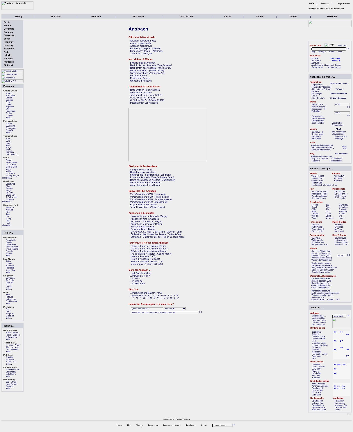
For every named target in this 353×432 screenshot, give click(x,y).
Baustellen (316, 138)
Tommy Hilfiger (12, 175)
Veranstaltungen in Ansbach (145, 216)
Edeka (8, 104)
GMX (313, 209)
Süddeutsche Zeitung (320, 89)
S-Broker (316, 378)
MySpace (339, 227)
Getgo (8, 190)
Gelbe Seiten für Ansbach (143, 97)
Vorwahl (314, 176)
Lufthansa (316, 395)
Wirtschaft (332, 16)
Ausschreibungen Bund (321, 285)
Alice (328, 207)
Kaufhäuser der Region (154, 234)
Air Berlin (10, 280)
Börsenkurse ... (319, 316)
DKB (314, 341)
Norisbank (316, 352)
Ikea (8, 214)
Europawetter (317, 116)
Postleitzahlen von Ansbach (144, 103)
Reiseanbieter (336, 161)
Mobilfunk (338, 178)
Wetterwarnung (318, 107)
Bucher (9, 263)
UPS (337, 196)
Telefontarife (316, 183)
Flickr (313, 231)
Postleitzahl (316, 191)
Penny (8, 218)
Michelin (171, 232)
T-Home (9, 345)
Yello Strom (11, 374)
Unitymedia (11, 372)
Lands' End (11, 164)
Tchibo (9, 113)
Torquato (10, 199)
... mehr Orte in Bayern (141, 53)
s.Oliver (9, 171)
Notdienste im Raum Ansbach (145, 90)
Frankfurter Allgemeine (321, 87)
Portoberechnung (319, 196)
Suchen (260, 16)
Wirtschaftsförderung (320, 291)
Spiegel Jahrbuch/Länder (322, 270)
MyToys (9, 193)
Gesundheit (139, 16)
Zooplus (9, 115)
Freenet (314, 205)
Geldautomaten (319, 322)
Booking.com (11, 301)
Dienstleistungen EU (320, 283)
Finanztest (339, 401)
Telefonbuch (136, 95)
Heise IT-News (318, 98)
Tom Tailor (10, 173)
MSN (313, 211)
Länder (330, 299)
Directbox (343, 207)
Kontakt (204, 425)
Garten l (338, 244)
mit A (159, 293)
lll (347, 244)
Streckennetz (160, 202)
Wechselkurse (318, 324)
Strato (328, 216)
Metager (322, 52)
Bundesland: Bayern (140, 48)
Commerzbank (318, 336)
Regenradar (316, 109)
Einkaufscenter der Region (155, 237)
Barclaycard (317, 388)
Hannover (9, 48)
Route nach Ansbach (140, 180)
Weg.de (9, 253)
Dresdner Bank (319, 343)
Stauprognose (338, 134)
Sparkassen (317, 401)
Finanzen (96, 16)
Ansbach (134, 40)
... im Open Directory (140, 276)
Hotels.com (11, 299)
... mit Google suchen (140, 273)
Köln (6, 52)
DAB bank (316, 369)
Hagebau (10, 106)
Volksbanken (317, 403)
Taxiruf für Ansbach (139, 207)
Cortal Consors (319, 367)
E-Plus (342, 214)
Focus (314, 96)
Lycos (328, 214)
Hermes (344, 194)
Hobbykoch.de (318, 242)
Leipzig (7, 55)
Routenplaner (317, 134)
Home (119, 425)
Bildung (18, 16)
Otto (8, 109)
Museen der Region (153, 224)
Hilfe (311, 3)
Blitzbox (16, 335)
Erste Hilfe (316, 61)
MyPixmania (316, 227)
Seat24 (325, 158)
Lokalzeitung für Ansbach (142, 63)
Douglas (9, 100)
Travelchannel (12, 249)
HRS (8, 295)
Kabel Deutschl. (13, 369)
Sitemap (324, 3)
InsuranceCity (341, 405)
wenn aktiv (340, 364)
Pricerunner (11, 128)
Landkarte (166, 175)
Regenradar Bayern (140, 78)
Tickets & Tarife (162, 197)
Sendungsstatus (318, 198)
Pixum (314, 229)
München (8, 58)
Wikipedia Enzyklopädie (321, 265)
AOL (328, 209)
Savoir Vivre (11, 195)
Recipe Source (318, 244)
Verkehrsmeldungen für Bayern (145, 182)
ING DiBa (316, 347)
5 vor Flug (10, 270)
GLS (337, 194)
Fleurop (9, 188)
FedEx (343, 196)
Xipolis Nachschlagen (321, 263)
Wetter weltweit (318, 118)
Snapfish (315, 225)
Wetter (314, 104)
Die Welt (315, 91)
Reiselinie (10, 268)
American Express (320, 386)
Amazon (9, 93)
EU (337, 299)
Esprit (8, 160)
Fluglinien (315, 161)
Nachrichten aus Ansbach (143, 65)
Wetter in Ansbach (139, 70)
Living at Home (341, 242)
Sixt (7, 309)
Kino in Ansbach (151, 219)
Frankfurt (8, 42)
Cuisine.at (315, 238)
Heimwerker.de (341, 240)
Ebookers (10, 265)
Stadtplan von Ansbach (141, 169)
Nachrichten (187, 16)
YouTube (339, 225)
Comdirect (316, 364)
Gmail (314, 207)
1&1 (327, 205)
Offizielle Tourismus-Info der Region (148, 246)
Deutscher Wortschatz (321, 253)
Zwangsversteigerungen (322, 295)
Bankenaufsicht (319, 409)
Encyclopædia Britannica (322, 268)
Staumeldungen (339, 132)
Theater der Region (152, 221)
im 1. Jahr (339, 386)
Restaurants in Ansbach (142, 226)
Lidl (7, 216)
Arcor (328, 211)
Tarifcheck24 (340, 407)
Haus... (9, 143)
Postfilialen (316, 194)
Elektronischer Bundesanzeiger (325, 293)
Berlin (7, 22)
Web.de (314, 216)
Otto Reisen (11, 244)
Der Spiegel (316, 93)
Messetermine (317, 297)
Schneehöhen (338, 125)
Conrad (9, 98)
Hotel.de (9, 297)
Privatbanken (318, 405)
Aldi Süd (9, 210)
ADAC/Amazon (318, 384)
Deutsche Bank (319, 338)
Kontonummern (319, 320)
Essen (7, 38)
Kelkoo (9, 124)
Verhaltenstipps (334, 67)
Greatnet (10, 386)
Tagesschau (316, 85)
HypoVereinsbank (320, 345)
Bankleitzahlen (318, 318)
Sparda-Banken (319, 407)
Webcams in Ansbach (141, 81)
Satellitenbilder (317, 121)
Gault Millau (159, 232)
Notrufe (315, 58)
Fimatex (315, 371)
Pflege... (9, 147)
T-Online (315, 214)
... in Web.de (136, 281)
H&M (8, 212)
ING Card (316, 392)
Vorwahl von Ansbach (141, 92)
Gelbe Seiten (317, 180)
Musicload (339, 231)
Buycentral (10, 126)
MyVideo (338, 229)
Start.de (9, 251)
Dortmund (9, 29)
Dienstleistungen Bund (321, 281)
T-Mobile (343, 209)
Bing (313, 52)
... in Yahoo (135, 278)
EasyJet (9, 282)
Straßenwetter (317, 123)
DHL (337, 191)
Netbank (316, 349)
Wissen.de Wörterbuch (321, 260)
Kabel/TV (338, 180)
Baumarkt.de (340, 238)
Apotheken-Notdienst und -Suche (326, 65)
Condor (9, 287)
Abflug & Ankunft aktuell (321, 156)
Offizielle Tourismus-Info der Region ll (149, 248)
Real (8, 223)
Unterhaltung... (12, 154)
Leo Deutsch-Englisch (321, 255)
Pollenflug (315, 111)
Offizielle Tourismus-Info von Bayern (149, 251)
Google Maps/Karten (320, 272)
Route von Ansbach (140, 177)
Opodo (9, 242)
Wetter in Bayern (138, 75)
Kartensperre (317, 67)
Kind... (8, 145)
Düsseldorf (9, 35)
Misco (15, 333)
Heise (8, 335)
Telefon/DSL (339, 176)
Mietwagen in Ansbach (142, 264)
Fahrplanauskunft (163, 199)
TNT (337, 198)
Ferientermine (341, 136)
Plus (8, 221)
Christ (8, 186)
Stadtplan (315, 132)
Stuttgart (8, 65)
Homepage (160, 194)
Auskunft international (320, 150)
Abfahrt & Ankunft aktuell (322, 145)
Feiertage (339, 138)
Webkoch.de (317, 240)
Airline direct (336, 158)
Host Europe (11, 384)
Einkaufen (56, 16)
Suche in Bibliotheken (320, 251)
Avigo (8, 261)
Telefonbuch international (322, 185)
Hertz (8, 311)
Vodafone (343, 211)
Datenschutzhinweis (172, 425)
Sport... (9, 150)
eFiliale (324, 194)
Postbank (316, 354)
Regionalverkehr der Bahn (143, 204)
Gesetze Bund (317, 299)
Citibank (315, 334)
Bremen (8, 25)
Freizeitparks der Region (143, 254)
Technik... (10, 152)
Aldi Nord (10, 207)
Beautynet (10, 184)
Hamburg (8, 45)
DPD (342, 191)
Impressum (344, 3)
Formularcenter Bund (320, 279)
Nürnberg (9, 62)
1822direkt (316, 332)
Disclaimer (191, 425)
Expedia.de (11, 240)
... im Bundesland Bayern (142, 293)
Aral (149, 232)
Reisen (227, 16)
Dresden (8, 32)
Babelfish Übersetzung (321, 258)
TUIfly (8, 284)
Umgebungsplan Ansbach (143, 172)
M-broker (10, 316)
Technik (294, 16)
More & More (11, 167)
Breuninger (10, 95)
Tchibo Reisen (12, 247)
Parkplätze (316, 136)
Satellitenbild (136, 175)
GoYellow (135, 100)
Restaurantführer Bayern (143, 229)
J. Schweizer (11, 197)
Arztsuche (315, 63)
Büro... (9, 141)
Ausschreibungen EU (320, 287)
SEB (314, 358)
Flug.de (314, 158)
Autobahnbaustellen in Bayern (145, 185)
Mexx (8, 169)
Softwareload (11, 337)
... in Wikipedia (137, 283)
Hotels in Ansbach (140, 256)
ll (325, 109)
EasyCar (10, 313)
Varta (179, 232)
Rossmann (10, 111)
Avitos (8, 333)
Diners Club (317, 390)
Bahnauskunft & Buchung (322, 147)
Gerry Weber (11, 162)
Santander (316, 356)
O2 (340, 216)
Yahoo (331, 52)
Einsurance (340, 403)
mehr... (343, 198)
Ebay (8, 102)
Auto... (8, 139)
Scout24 (9, 130)
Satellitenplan (152, 175)
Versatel (329, 218)
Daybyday (343, 205)
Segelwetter (337, 123)
